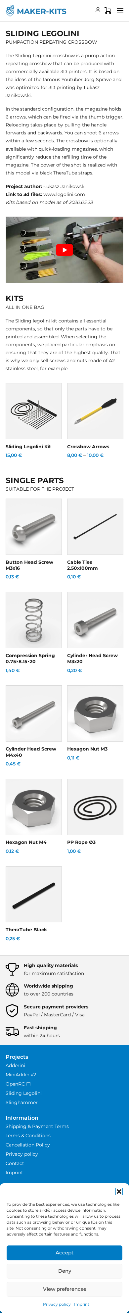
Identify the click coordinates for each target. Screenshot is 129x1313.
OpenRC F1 (18, 1084)
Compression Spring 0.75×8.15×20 (30, 658)
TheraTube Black (26, 930)
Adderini (15, 1065)
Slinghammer (22, 1102)
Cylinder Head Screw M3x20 (92, 658)
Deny (64, 1271)
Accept (64, 1252)
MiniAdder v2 (21, 1075)
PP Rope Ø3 (81, 842)
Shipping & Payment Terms (37, 1126)
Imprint (81, 1304)
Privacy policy (57, 1304)
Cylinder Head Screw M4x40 (31, 752)
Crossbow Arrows (88, 447)
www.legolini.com (64, 194)
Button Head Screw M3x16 (29, 565)
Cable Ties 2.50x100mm (82, 565)
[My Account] (98, 10)
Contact (15, 1163)
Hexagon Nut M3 (87, 749)
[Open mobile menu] (120, 10)
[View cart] (108, 10)
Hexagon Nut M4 (26, 842)
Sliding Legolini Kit (28, 447)
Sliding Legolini (24, 1093)
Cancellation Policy (28, 1145)
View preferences (64, 1289)
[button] (119, 1191)
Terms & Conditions (28, 1136)
